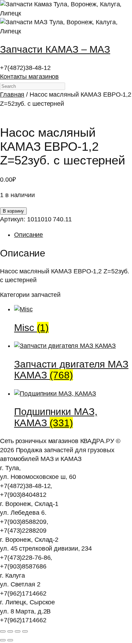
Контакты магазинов (29, 76)
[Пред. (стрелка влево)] (3, 640)
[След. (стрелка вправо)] (10, 640)
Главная (12, 94)
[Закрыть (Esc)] (25, 631)
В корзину (13, 211)
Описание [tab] (28, 234)
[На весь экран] (10, 631)
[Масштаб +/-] (3, 631)
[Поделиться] (17, 631)
